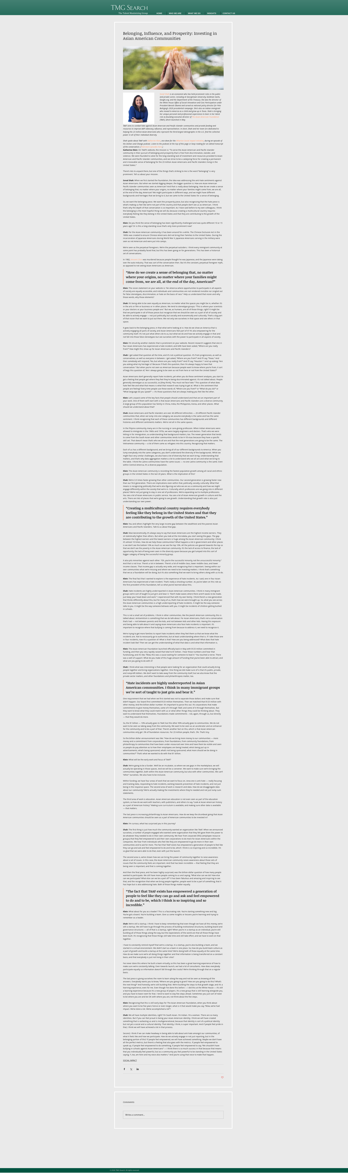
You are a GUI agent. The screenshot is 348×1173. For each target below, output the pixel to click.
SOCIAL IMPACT (130, 1060)
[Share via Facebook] (124, 1069)
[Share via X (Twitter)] (131, 1069)
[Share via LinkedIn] (137, 1069)
